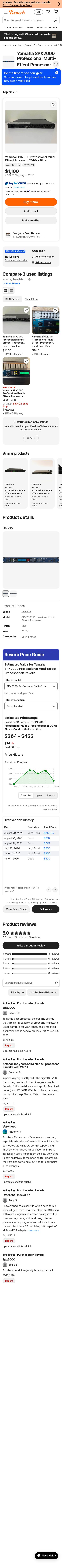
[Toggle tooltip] (16, 92)
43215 (31, 175)
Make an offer (31, 220)
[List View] (11, 290)
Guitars (29, 27)
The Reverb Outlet (13, 27)
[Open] (54, 686)
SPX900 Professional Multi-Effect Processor (14, 490)
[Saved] (48, 11)
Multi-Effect (28, 637)
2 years (51, 795)
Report (9, 1045)
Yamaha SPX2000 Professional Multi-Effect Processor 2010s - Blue (30, 158)
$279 (47, 843)
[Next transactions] (55, 889)
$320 (47, 858)
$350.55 (49, 833)
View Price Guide (16, 909)
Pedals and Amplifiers (48, 27)
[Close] (57, 72)
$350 (47, 848)
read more (34, 1230)
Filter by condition (14, 700)
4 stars (7, 958)
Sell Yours (45, 909)
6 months (26, 795)
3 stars (7, 963)
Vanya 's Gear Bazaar (26, 233)
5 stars (7, 953)
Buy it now (31, 202)
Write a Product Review (31, 945)
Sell (39, 12)
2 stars (7, 968)
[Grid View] (5, 290)
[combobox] (28, 686)
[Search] (55, 20)
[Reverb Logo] (17, 12)
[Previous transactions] (49, 889)
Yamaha (26, 611)
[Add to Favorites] (56, 64)
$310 (47, 838)
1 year (39, 795)
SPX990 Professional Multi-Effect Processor (41, 490)
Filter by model (12, 680)
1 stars (6, 973)
